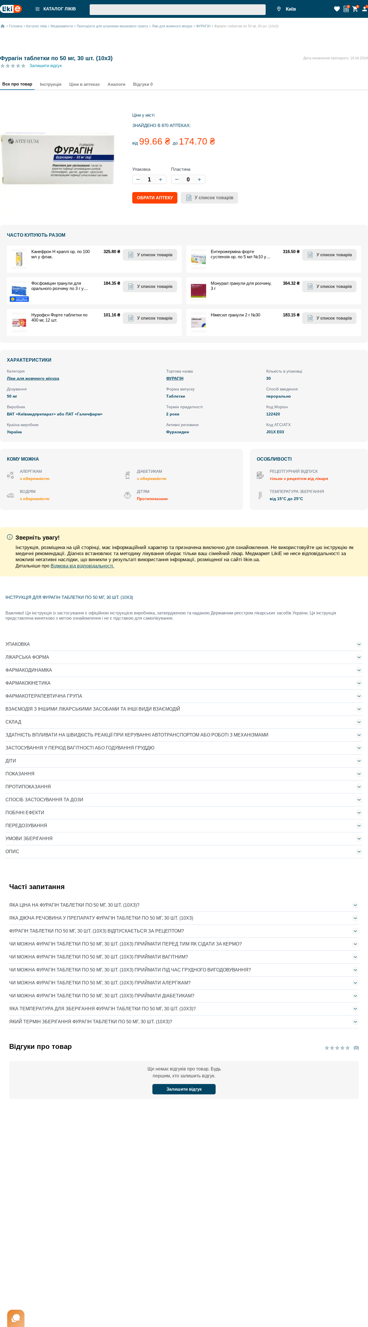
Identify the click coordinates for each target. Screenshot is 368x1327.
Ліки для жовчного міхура (33, 378)
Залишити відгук (45, 65)
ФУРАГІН (174, 378)
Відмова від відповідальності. (82, 565)
